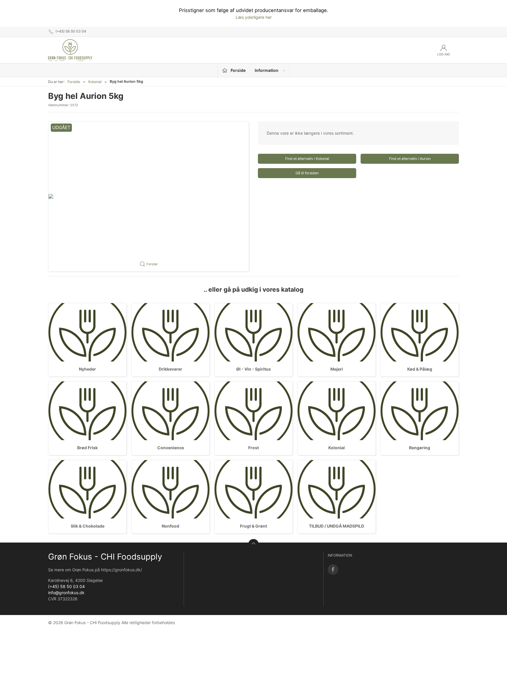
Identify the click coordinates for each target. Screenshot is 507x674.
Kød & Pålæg (419, 368)
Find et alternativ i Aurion (410, 158)
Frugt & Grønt (253, 525)
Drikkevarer (170, 368)
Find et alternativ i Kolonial (307, 158)
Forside (73, 82)
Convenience (170, 447)
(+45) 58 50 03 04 (66, 586)
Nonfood (170, 525)
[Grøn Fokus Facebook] (333, 569)
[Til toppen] (253, 544)
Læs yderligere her (254, 17)
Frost (253, 447)
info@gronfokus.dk (66, 592)
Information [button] (266, 70)
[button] (148, 196)
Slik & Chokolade (87, 525)
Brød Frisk (87, 447)
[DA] (70, 50)
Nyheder (87, 368)
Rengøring (419, 447)
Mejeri (336, 368)
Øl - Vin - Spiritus (253, 368)
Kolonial (95, 82)
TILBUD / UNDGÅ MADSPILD (336, 525)
